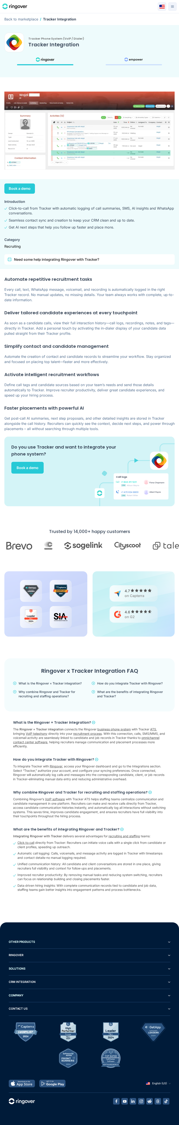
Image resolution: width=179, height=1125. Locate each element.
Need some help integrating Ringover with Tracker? (56, 259)
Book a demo (20, 188)
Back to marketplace (21, 19)
